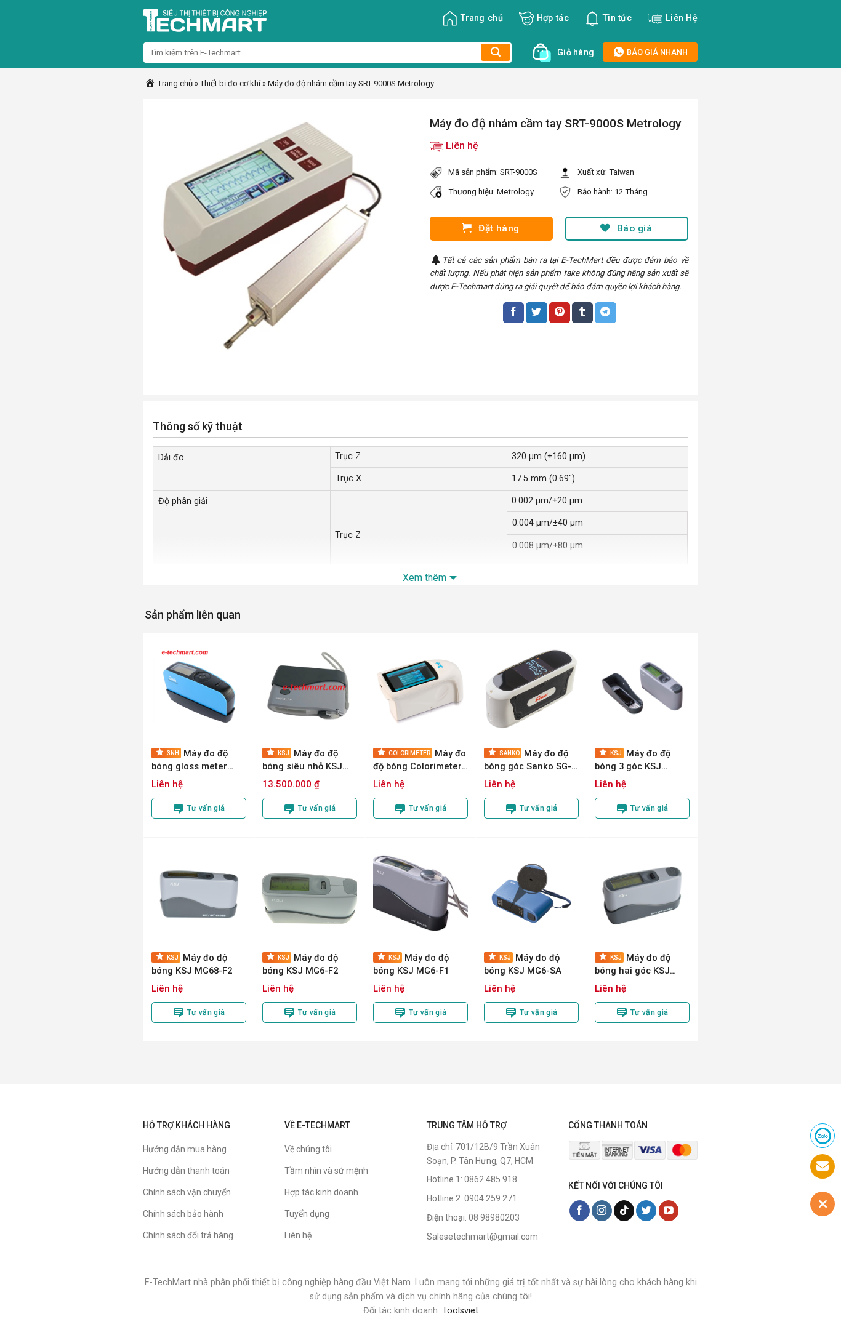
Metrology (515, 191)
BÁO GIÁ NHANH (656, 52)
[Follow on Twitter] (646, 1210)
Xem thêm (424, 577)
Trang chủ (482, 18)
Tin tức (617, 18)
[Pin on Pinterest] (559, 312)
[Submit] (495, 52)
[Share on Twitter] (536, 312)
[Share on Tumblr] (582, 312)
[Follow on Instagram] (602, 1210)
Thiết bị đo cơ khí (230, 83)
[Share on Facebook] (513, 312)
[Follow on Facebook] (579, 1210)
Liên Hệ (682, 18)
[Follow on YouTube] (669, 1210)
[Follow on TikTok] (624, 1210)
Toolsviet (460, 1310)
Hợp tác (553, 18)
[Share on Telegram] (605, 312)
